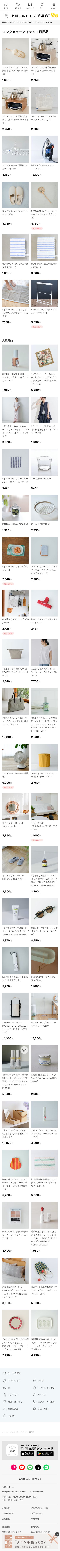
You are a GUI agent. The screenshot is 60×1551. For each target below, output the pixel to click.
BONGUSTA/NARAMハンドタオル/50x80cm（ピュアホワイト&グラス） (44, 1182)
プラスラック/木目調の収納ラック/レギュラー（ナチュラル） (15, 119)
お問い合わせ (37, 1513)
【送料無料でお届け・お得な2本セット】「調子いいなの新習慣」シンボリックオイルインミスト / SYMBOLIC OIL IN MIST (15, 1081)
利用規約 (35, 1519)
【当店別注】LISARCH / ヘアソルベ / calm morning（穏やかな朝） (44, 1078)
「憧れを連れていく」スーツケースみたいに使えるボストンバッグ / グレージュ (15, 721)
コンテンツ (30, 8)
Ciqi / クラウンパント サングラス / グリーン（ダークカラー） (44, 931)
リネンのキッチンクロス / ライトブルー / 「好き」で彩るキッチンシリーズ (44, 569)
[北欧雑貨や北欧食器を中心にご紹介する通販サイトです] (30, 15)
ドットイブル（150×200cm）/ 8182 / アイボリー (44, 826)
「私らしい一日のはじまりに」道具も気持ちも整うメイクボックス (15, 1133)
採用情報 (35, 1526)
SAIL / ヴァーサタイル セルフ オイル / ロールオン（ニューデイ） (44, 1133)
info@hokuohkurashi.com (13, 1491)
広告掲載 (6, 1519)
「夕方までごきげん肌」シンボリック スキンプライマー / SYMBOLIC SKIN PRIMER (15, 931)
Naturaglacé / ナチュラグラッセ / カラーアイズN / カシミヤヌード (15, 1234)
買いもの (18, 8)
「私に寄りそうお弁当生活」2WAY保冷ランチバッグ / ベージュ (15, 672)
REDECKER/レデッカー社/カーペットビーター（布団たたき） (44, 214)
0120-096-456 (36, 1491)
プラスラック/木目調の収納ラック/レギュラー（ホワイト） (43, 70)
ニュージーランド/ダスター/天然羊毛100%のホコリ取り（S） (15, 70)
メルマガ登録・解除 (39, 1508)
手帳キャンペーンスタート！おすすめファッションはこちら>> (27, 22)
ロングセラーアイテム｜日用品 (22, 1432)
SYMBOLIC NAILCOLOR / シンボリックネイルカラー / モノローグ (15, 377)
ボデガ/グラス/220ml (41, 478)
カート (42, 8)
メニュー (54, 8)
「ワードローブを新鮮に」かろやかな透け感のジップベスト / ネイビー (44, 429)
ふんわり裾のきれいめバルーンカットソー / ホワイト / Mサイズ (44, 672)
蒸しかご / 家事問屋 (40, 524)
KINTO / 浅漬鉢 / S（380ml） (15, 524)
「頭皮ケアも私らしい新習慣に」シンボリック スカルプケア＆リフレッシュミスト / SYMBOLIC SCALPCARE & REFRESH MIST (44, 724)
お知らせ (6, 1508)
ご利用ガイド (8, 1513)
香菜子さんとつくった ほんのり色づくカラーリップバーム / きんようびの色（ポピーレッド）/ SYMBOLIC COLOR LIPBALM (44, 1238)
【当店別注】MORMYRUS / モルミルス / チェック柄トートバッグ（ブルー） (44, 1290)
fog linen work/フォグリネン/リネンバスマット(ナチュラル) (15, 312)
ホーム (6, 8)
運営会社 (6, 1526)
